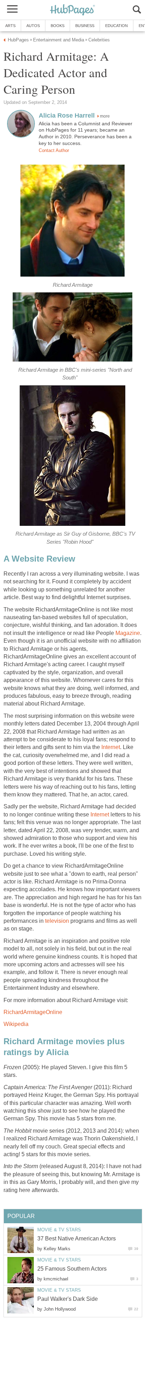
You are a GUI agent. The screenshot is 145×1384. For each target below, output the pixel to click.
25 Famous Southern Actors (72, 1269)
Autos (33, 26)
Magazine (127, 633)
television (57, 921)
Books (57, 26)
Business (84, 26)
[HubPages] (72, 10)
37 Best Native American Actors (76, 1238)
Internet (110, 747)
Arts (10, 26)
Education (116, 26)
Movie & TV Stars (59, 1229)
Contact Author (54, 150)
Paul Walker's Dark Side (67, 1299)
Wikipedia (16, 1024)
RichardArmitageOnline (33, 1012)
